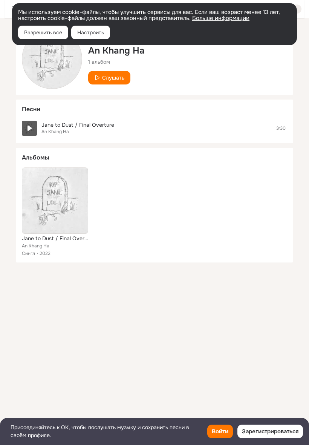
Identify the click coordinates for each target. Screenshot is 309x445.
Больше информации (220, 18)
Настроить (90, 32)
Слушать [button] (113, 77)
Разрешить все (43, 32)
